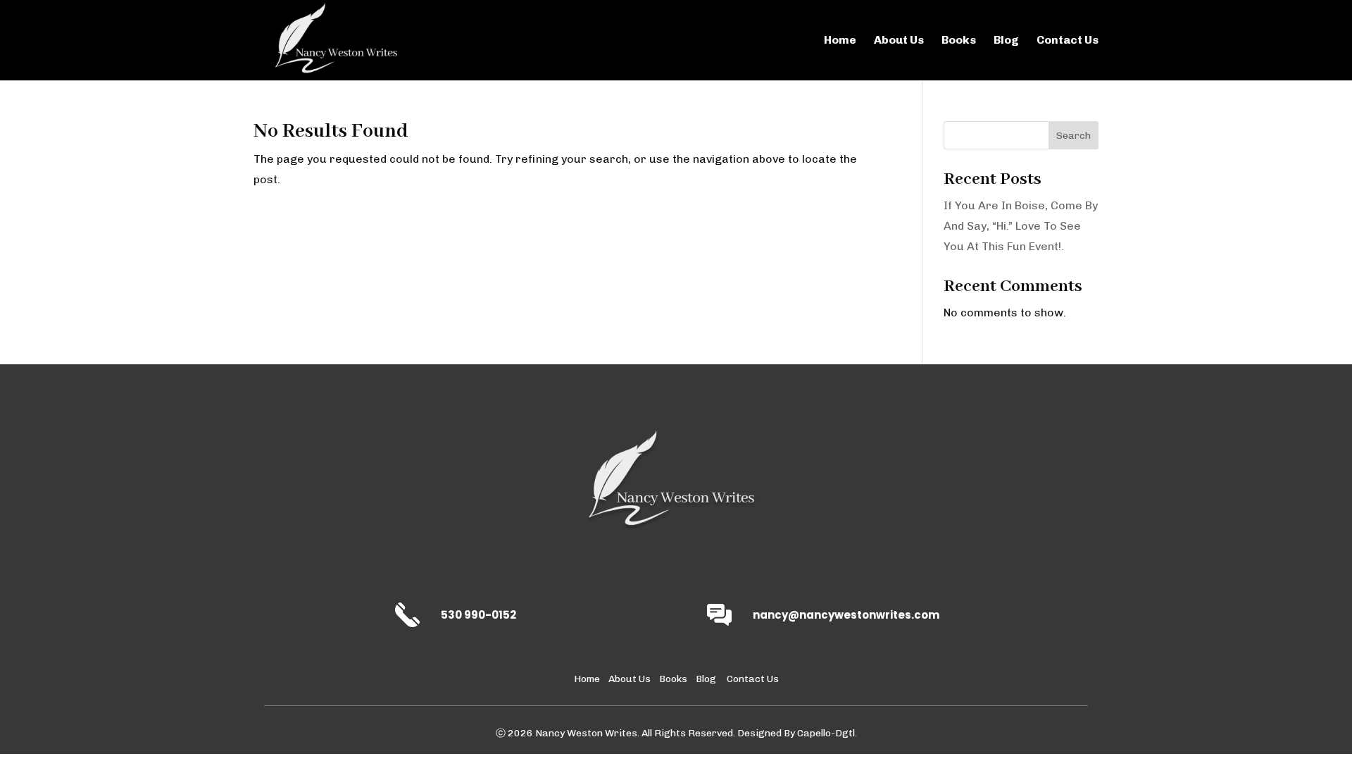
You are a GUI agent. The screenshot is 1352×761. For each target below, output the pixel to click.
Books (958, 41)
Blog (1006, 41)
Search (1073, 136)
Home (840, 41)
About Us (899, 41)
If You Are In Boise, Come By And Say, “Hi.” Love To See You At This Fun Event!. (1021, 226)
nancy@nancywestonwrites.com (846, 614)
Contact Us (1067, 41)
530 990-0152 (478, 614)
